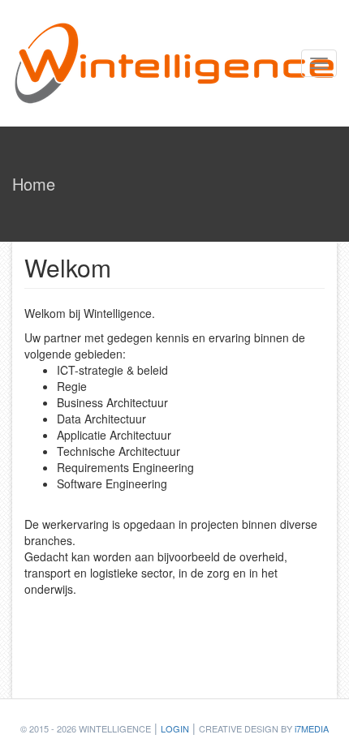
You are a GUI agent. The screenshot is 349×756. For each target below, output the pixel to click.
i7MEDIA (312, 728)
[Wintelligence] (174, 63)
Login (175, 728)
